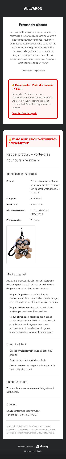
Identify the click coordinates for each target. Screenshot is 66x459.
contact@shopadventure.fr (26, 410)
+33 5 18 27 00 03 (28, 414)
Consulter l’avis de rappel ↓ (24, 113)
